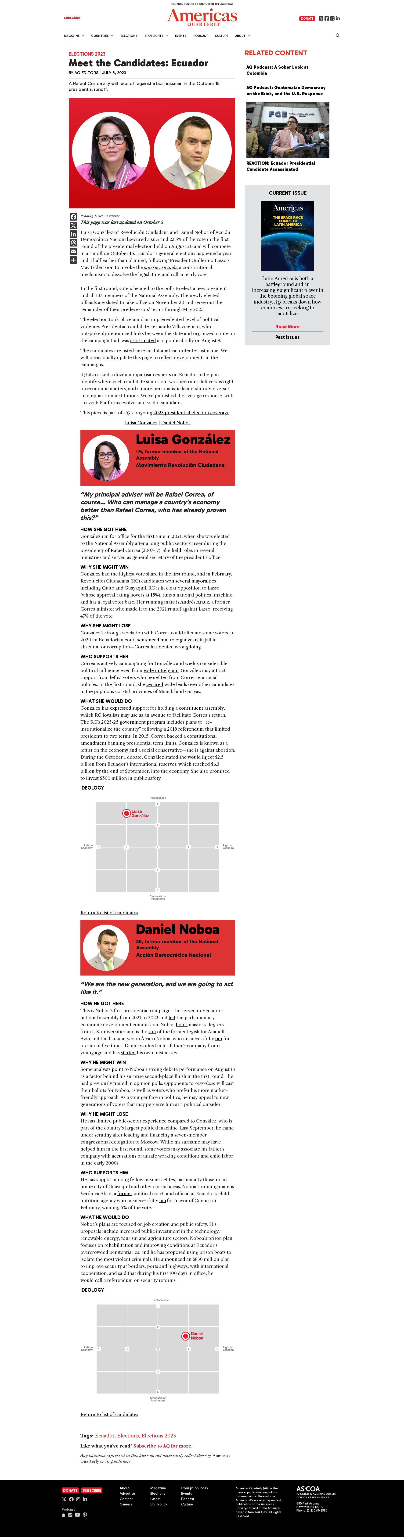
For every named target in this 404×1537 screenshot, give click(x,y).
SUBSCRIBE (72, 18)
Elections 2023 (87, 54)
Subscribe (92, 1490)
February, (221, 574)
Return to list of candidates (109, 912)
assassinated (143, 340)
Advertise (127, 1493)
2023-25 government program (132, 722)
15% (155, 595)
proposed (175, 1252)
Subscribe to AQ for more (162, 1446)
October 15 (122, 253)
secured (154, 684)
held (176, 550)
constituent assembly (201, 708)
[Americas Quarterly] (202, 17)
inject (208, 757)
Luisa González (141, 422)
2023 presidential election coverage (191, 412)
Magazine (158, 1488)
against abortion (216, 750)
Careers (126, 1504)
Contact (126, 1499)
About (125, 1488)
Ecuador (105, 1436)
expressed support (129, 708)
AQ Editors (86, 72)
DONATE (307, 18)
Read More (287, 326)
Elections (129, 36)
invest (92, 778)
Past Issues (287, 337)
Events (180, 36)
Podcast (200, 36)
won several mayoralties (190, 581)
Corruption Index (194, 1488)
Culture (221, 36)
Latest (155, 1499)
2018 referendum (185, 729)
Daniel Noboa (176, 422)
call (98, 1280)
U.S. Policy (158, 1504)
